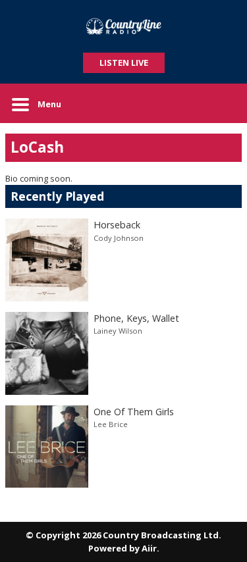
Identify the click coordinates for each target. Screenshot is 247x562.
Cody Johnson (119, 238)
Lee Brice (111, 424)
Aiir (149, 548)
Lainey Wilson (118, 331)
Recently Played (57, 196)
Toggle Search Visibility (222, 103)
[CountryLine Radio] (123, 26)
